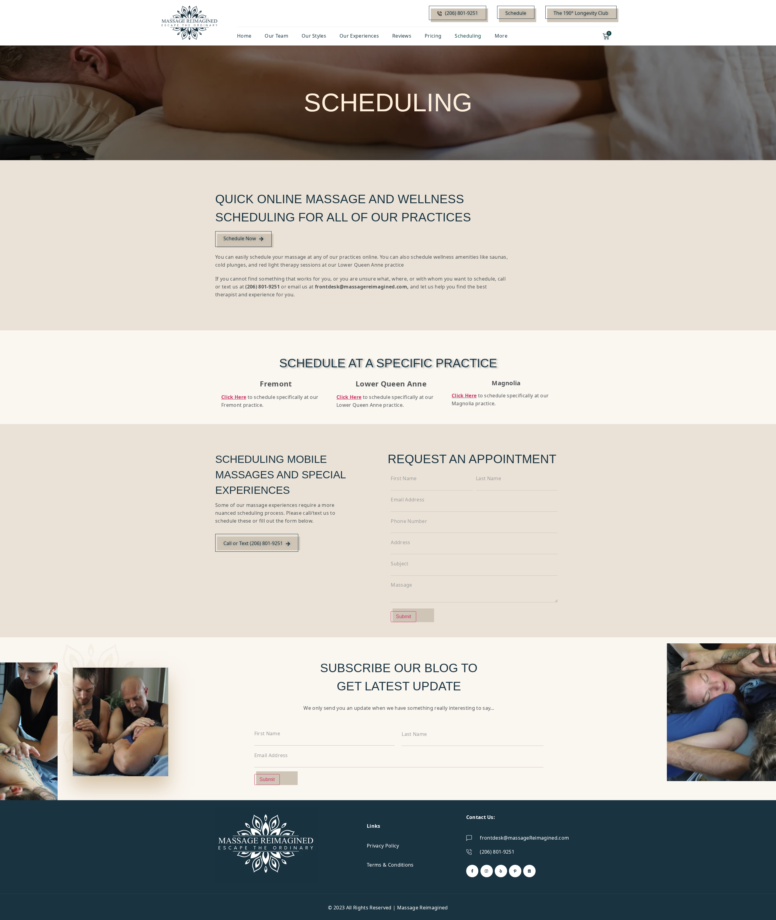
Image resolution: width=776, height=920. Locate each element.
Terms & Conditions (390, 864)
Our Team (276, 35)
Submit (403, 616)
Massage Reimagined (422, 907)
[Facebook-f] (472, 871)
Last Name (488, 478)
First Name (403, 478)
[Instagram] (486, 871)
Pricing (433, 35)
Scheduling (468, 35)
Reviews (401, 35)
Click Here (464, 395)
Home (244, 35)
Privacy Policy (383, 845)
